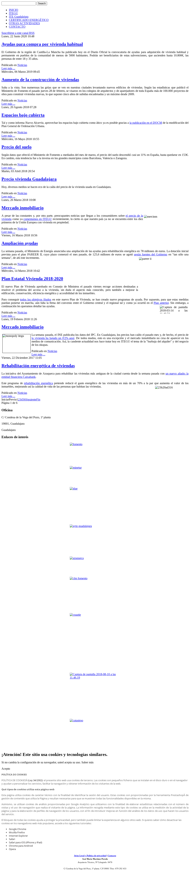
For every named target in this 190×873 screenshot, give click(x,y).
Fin (38, 399)
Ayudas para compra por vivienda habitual (42, 44)
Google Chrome (17, 829)
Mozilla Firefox (17, 832)
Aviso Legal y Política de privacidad (90, 856)
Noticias (22, 65)
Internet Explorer (18, 835)
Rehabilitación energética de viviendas (38, 365)
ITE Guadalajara (18, 16)
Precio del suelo (16, 147)
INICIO (13, 10)
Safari (12, 839)
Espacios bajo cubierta (23, 115)
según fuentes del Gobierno (150, 254)
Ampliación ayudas (19, 243)
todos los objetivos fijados (35, 299)
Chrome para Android (21, 845)
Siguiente (30, 399)
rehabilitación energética (38, 383)
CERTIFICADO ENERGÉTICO (29, 20)
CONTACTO (17, 26)
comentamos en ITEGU (37, 219)
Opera (12, 849)
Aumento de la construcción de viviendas (40, 79)
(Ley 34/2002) (35, 780)
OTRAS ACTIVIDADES (24, 23)
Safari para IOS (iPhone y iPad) (25, 842)
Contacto (112, 856)
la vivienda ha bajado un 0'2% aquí (53, 338)
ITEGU (13, 13)
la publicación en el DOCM (146, 122)
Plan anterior (161, 302)
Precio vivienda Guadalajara (29, 179)
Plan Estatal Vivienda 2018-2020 (32, 278)
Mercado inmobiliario (22, 207)
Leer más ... (8, 68)
